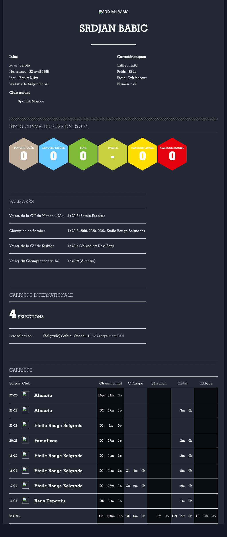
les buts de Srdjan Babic (29, 84)
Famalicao (45, 440)
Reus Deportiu (49, 501)
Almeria (43, 395)
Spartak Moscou (31, 101)
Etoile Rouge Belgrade (58, 425)
